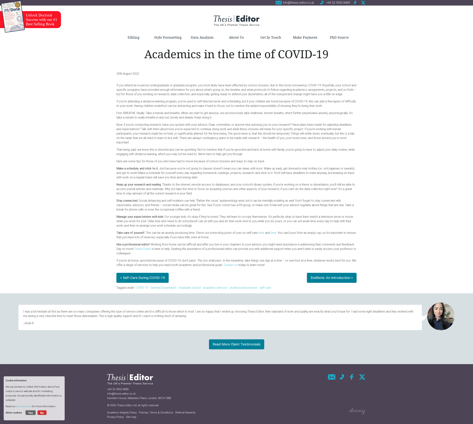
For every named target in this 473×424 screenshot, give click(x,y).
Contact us (231, 265)
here (261, 233)
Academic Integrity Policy (122, 412)
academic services (215, 287)
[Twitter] (363, 3)
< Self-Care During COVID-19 (142, 278)
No (42, 413)
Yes (30, 413)
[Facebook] (355, 3)
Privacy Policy (115, 417)
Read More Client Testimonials (237, 344)
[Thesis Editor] (236, 20)
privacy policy (23, 406)
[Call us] (342, 377)
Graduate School (190, 287)
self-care (265, 287)
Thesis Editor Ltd (127, 405)
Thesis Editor (142, 249)
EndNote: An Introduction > (332, 278)
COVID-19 (141, 287)
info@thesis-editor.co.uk (121, 393)
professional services (243, 287)
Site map (131, 417)
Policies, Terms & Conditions (156, 412)
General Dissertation (163, 287)
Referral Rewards (185, 412)
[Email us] (331, 377)
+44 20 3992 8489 (118, 389)
